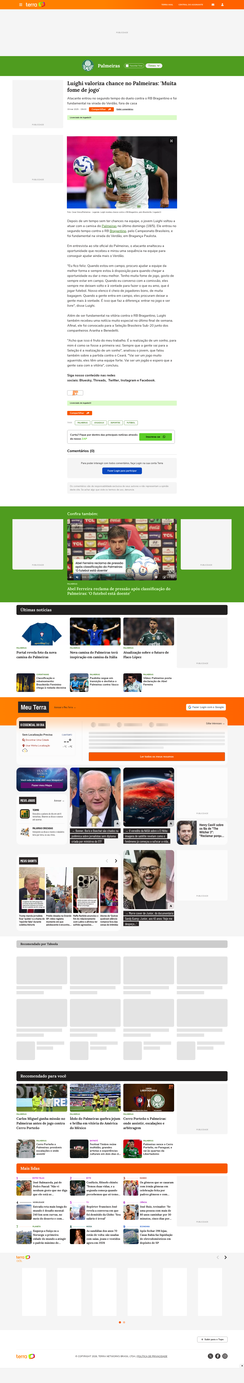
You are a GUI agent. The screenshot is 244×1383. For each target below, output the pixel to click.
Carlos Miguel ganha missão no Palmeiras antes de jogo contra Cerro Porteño (40, 1123)
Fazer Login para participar (122, 470)
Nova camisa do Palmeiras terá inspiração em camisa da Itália (94, 654)
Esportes (115, 423)
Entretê (94, 1141)
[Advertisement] (202, 682)
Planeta (37, 1226)
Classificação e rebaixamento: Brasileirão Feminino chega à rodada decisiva (51, 683)
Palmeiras (109, 66)
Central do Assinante (190, 4)
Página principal (35, 4)
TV (87, 1202)
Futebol (131, 423)
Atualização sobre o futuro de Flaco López (146, 654)
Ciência (143, 1202)
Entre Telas (38, 1178)
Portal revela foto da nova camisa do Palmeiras (36, 654)
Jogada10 (99, 423)
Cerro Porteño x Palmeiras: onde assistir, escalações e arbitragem (144, 1123)
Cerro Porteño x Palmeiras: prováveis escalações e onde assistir (49, 1149)
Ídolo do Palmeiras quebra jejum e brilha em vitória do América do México (95, 1123)
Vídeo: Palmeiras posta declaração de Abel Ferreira (157, 681)
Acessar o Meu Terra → (65, 707)
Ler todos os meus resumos (157, 756)
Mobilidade (38, 1202)
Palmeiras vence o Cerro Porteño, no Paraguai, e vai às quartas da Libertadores (158, 1149)
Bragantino (118, 231)
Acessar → (59, 800)
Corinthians (42, 674)
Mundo (143, 1178)
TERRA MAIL (167, 4)
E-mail (213, 4)
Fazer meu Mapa (42, 785)
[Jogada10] (75, 392)
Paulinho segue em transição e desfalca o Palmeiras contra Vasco (104, 681)
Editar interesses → (215, 723)
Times (152, 66)
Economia (145, 1226)
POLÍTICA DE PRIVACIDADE (152, 1356)
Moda (89, 1226)
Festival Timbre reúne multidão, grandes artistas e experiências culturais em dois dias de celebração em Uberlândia (105, 1149)
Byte (88, 1178)
